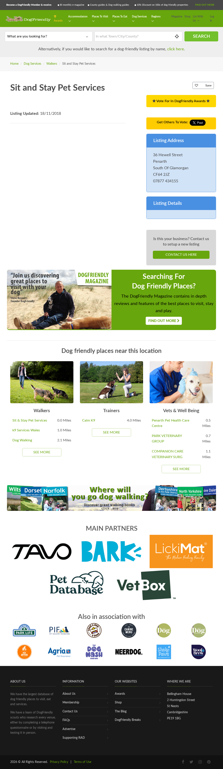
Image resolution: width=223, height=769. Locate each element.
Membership (71, 702)
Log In (212, 18)
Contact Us (70, 711)
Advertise (69, 729)
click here (175, 49)
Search (201, 36)
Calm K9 (88, 420)
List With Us (198, 18)
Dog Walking (22, 440)
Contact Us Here (181, 254)
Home (14, 63)
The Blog (121, 711)
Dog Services (139, 16)
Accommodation (78, 16)
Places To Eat (119, 16)
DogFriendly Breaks (128, 720)
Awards (58, 20)
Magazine (176, 16)
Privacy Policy (59, 762)
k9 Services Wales (26, 430)
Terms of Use (82, 762)
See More (41, 452)
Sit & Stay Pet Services (29, 420)
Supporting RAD (74, 737)
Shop (187, 16)
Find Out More (204, 5)
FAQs (66, 720)
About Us (69, 693)
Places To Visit (100, 16)
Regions (155, 16)
